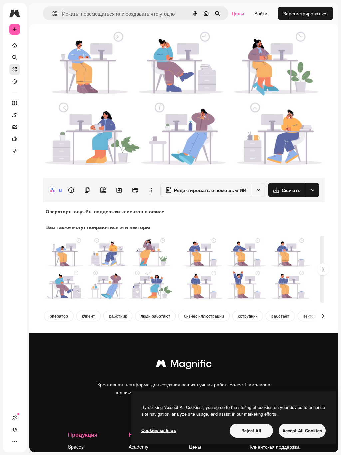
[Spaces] (14, 115)
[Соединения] (14, 417)
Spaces (76, 446)
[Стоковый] (14, 69)
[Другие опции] (151, 190)
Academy (138, 446)
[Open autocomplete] (52, 13)
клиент (88, 316)
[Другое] (14, 441)
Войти (260, 13)
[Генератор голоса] (14, 151)
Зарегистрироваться (305, 13)
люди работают (155, 316)
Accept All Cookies (302, 430)
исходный (87, 39)
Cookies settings (158, 430)
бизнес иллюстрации (204, 316)
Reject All (251, 430)
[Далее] (323, 269)
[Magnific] (184, 365)
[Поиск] (14, 57)
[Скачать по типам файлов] (312, 190)
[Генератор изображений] (14, 127)
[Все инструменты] (14, 103)
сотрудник (247, 316)
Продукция (82, 434)
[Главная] (14, 45)
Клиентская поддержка (275, 446)
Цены (238, 13)
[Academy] (14, 429)
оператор (59, 316)
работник (118, 316)
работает (280, 316)
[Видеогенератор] (14, 139)
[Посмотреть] (14, 81)
